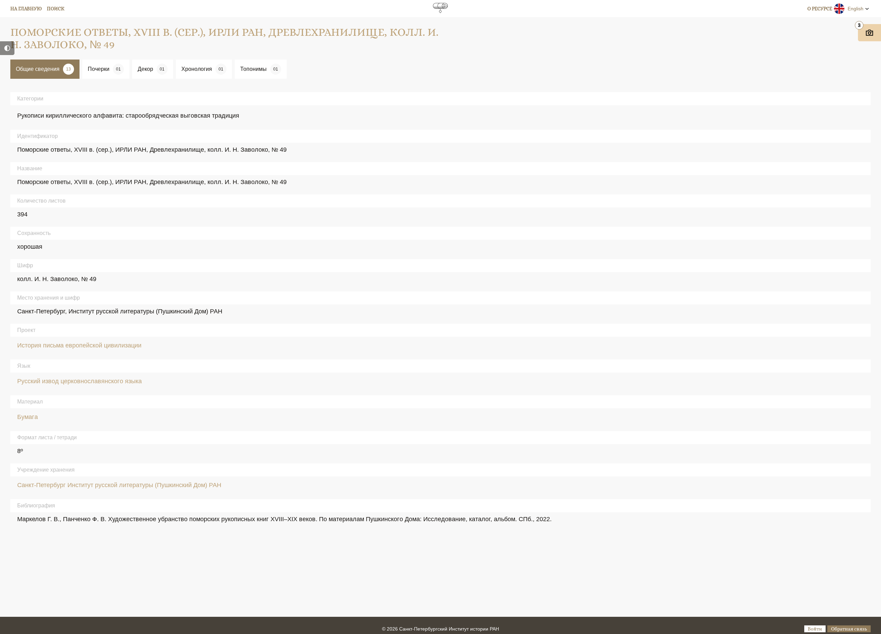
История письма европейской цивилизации (79, 345)
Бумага (27, 416)
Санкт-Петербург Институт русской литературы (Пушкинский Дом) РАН (119, 485)
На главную (26, 8)
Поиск (55, 8)
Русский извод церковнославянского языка (79, 381)
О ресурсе (819, 8)
